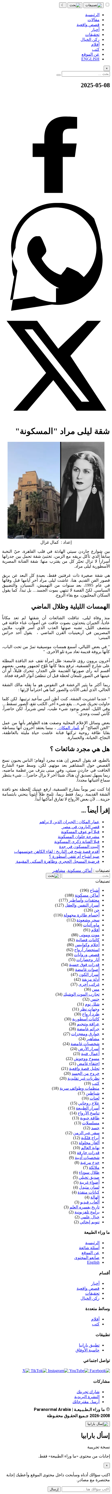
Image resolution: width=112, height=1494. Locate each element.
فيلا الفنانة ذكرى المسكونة (76, 841)
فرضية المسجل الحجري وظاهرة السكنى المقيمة (57, 861)
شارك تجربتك (88, 1392)
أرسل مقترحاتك (85, 1401)
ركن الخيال (89, 1298)
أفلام (95, 1319)
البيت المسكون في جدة (79, 846)
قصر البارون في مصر (80, 827)
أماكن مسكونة (79, 870)
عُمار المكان (68, 728)
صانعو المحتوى (86, 1257)
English (93, 1262)
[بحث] (74, 5)
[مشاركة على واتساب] (56, 309)
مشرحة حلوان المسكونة (78, 836)
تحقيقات (92, 1293)
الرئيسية (92, 1243)
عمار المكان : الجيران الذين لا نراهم (69, 822)
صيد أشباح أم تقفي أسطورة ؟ (74, 856)
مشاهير (58, 870)
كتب (95, 1324)
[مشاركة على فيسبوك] (56, 200)
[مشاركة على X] (56, 418)
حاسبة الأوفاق (87, 1350)
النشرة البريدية (86, 1396)
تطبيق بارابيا (89, 1345)
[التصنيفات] (93, 5)
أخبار (95, 1283)
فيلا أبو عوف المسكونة (80, 831)
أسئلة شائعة (89, 1247)
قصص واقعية (88, 1288)
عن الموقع (90, 1252)
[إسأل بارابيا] (97, 1424)
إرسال (54, 1489)
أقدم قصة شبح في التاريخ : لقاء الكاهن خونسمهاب (56, 851)
